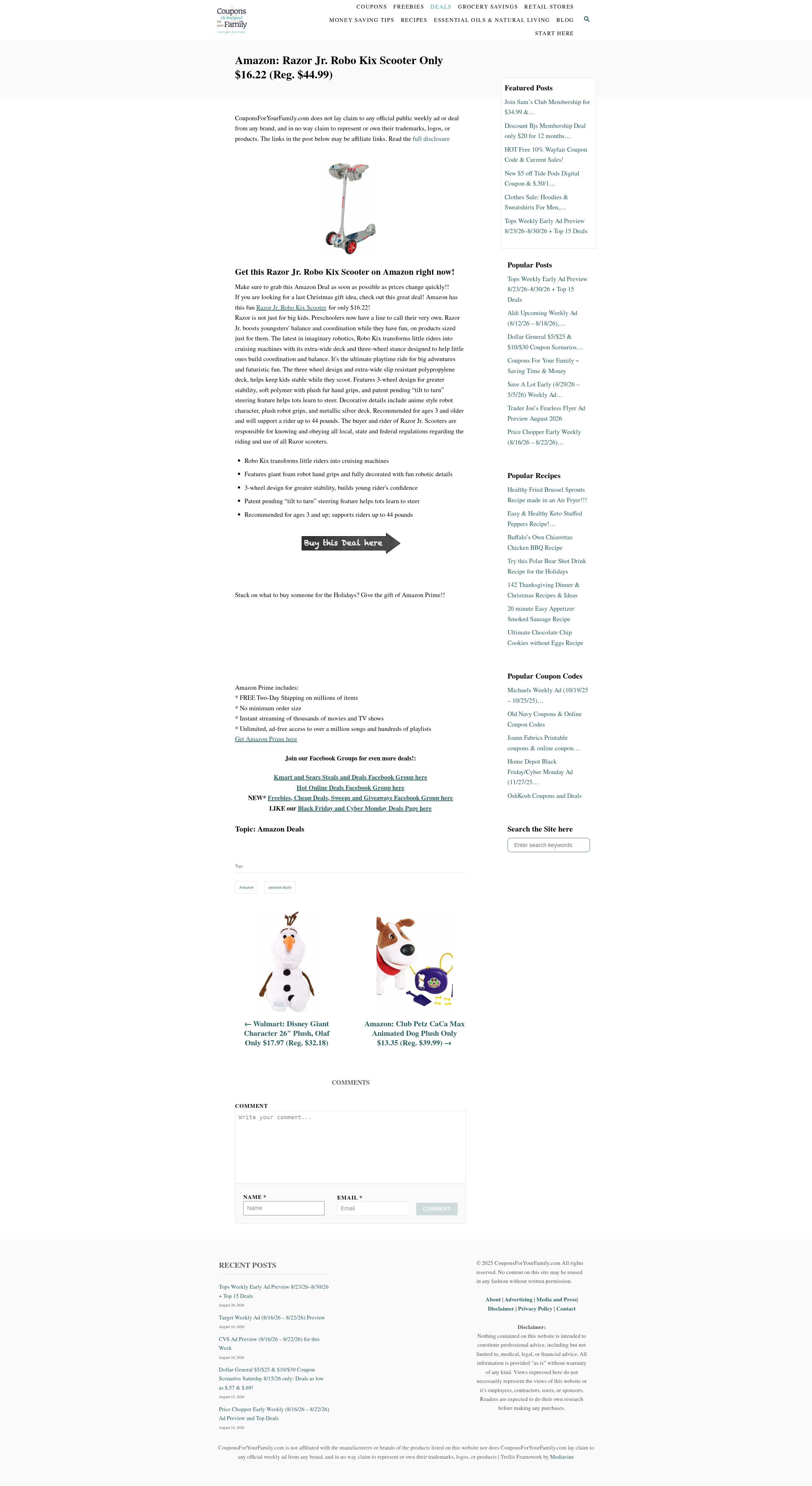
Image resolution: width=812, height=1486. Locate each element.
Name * (254, 1197)
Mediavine (562, 1456)
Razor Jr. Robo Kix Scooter (291, 307)
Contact (566, 1308)
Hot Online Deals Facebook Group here (350, 787)
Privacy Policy (535, 1308)
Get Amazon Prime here (266, 738)
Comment (251, 1105)
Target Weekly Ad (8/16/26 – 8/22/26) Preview (272, 1317)
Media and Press (556, 1299)
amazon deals (279, 887)
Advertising (519, 1299)
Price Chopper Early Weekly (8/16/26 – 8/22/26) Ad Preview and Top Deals (274, 1413)
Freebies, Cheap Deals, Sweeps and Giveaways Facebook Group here (360, 797)
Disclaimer (501, 1308)
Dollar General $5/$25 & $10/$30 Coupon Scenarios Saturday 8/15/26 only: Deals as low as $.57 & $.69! (271, 1378)
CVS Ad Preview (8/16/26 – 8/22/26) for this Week (269, 1343)
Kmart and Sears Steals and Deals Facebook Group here (350, 777)
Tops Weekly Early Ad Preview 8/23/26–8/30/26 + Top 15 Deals (274, 1291)
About (494, 1299)
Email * (350, 1197)
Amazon (246, 887)
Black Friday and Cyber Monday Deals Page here (365, 808)
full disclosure (431, 138)
